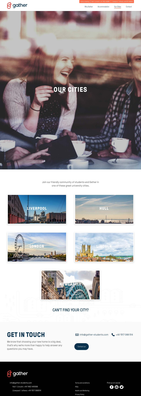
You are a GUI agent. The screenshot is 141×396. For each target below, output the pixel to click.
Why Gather (89, 7)
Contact (129, 7)
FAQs (76, 387)
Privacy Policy (79, 394)
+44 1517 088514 (128, 1)
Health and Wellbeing (82, 390)
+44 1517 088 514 (124, 334)
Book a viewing (84, 1)
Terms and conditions (82, 383)
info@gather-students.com (94, 334)
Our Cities (117, 7)
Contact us (81, 346)
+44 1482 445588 (105, 1)
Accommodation (103, 7)
